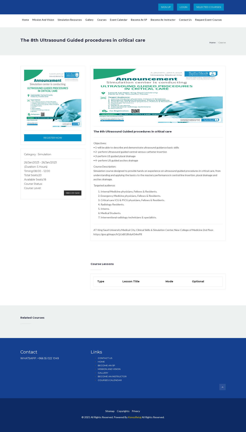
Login (183, 7)
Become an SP (139, 19)
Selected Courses (208, 7)
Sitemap (110, 411)
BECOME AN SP (106, 365)
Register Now (53, 137)
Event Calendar (118, 19)
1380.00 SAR (73, 193)
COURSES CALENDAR (110, 380)
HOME (101, 361)
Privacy (136, 411)
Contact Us (185, 19)
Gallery (89, 19)
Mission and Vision (43, 19)
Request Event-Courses (208, 19)
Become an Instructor (163, 19)
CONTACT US (105, 358)
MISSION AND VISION (109, 369)
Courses (102, 19)
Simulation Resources (70, 19)
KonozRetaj (134, 417)
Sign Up (166, 7)
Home (25, 19)
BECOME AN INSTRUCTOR (112, 376)
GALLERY (103, 372)
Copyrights (123, 411)
